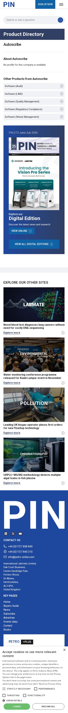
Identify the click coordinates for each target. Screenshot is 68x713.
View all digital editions (32, 244)
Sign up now (45, 4)
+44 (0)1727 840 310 (20, 551)
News (6, 609)
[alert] (34, 679)
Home (6, 601)
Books (7, 629)
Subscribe (9, 613)
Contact (7, 625)
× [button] (64, 650)
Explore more (11, 332)
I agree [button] (17, 706)
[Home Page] (8, 4)
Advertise (9, 617)
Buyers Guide (11, 605)
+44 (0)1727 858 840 (20, 546)
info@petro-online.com (21, 557)
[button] (4, 689)
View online (19, 230)
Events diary (10, 621)
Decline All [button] (48, 706)
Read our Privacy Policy (50, 683)
